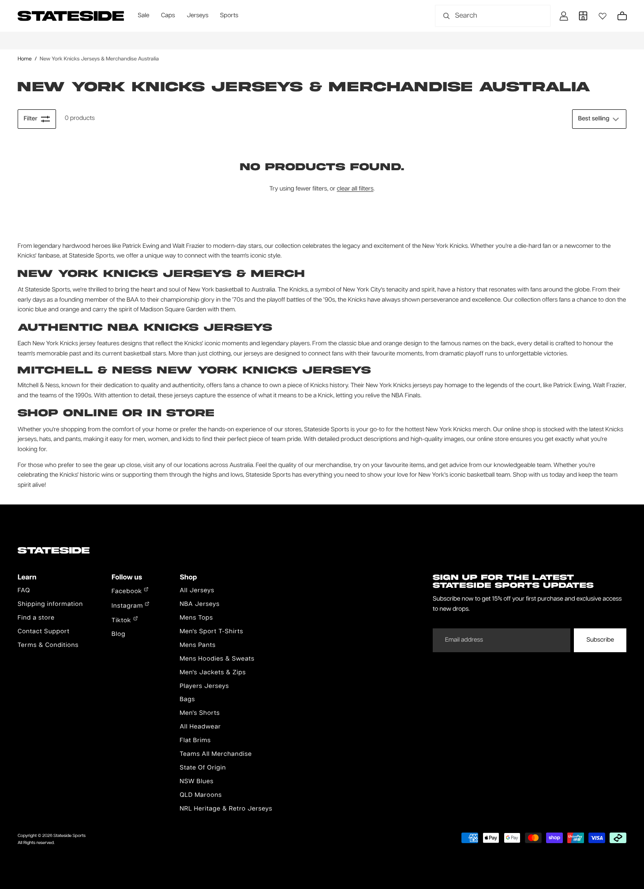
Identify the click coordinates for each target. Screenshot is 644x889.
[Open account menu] (563, 16)
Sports (229, 16)
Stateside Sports (69, 836)
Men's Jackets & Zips (213, 673)
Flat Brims (195, 741)
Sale (143, 16)
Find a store (36, 618)
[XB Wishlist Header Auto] (602, 16)
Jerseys (197, 16)
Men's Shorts (200, 713)
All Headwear (200, 727)
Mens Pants (197, 645)
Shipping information (50, 604)
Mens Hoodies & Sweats (217, 659)
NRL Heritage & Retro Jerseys (226, 809)
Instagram (128, 606)
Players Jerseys (204, 687)
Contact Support (44, 632)
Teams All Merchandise (216, 754)
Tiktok (122, 621)
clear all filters (355, 189)
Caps (168, 16)
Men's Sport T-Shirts (211, 632)
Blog (118, 634)
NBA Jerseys (200, 604)
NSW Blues (196, 782)
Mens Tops (196, 618)
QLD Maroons (201, 795)
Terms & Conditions (48, 645)
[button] (599, 119)
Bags (187, 700)
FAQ (24, 591)
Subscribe (600, 640)
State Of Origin (203, 768)
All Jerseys (197, 591)
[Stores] (583, 16)
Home (25, 59)
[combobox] (483, 15)
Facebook (128, 592)
